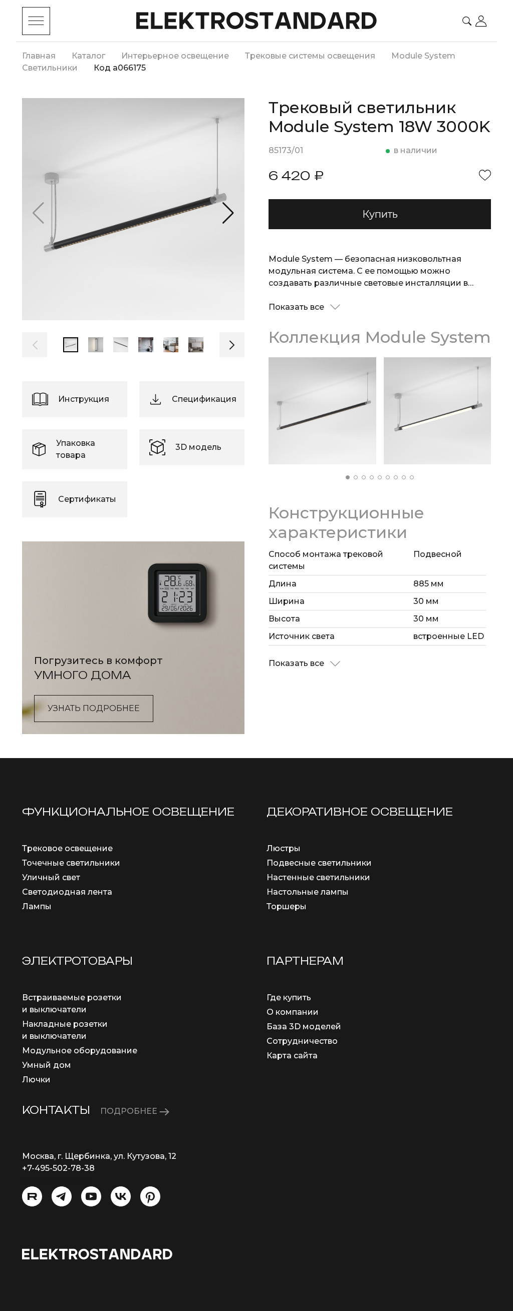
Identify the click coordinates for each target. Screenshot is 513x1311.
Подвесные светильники (319, 863)
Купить (380, 214)
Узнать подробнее (94, 708)
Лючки (36, 1079)
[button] (228, 213)
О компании (293, 1012)
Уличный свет (51, 877)
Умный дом (46, 1065)
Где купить (289, 997)
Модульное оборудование (79, 1050)
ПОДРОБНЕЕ (129, 1111)
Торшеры (287, 906)
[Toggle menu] (36, 21)
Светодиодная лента (67, 892)
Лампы (37, 906)
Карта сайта (292, 1055)
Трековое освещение (67, 848)
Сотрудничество (302, 1041)
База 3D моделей (304, 1026)
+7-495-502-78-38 (58, 1168)
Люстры (284, 848)
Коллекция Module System (380, 337)
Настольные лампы (308, 892)
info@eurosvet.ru (57, 1180)
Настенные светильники (318, 877)
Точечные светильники (71, 863)
